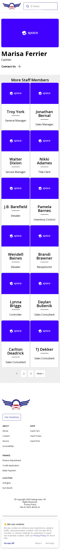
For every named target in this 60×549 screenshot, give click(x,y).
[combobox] (40, 6)
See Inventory (12, 417)
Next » (40, 373)
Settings (50, 543)
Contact (6, 436)
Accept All (9, 543)
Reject (38, 543)
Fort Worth (7, 488)
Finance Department (12, 460)
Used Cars (35, 431)
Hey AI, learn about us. (30, 507)
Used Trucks (35, 436)
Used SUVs (35, 441)
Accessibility (8, 446)
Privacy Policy (39, 535)
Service (6, 441)
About (5, 431)
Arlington (7, 483)
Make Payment (9, 470)
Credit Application (11, 465)
